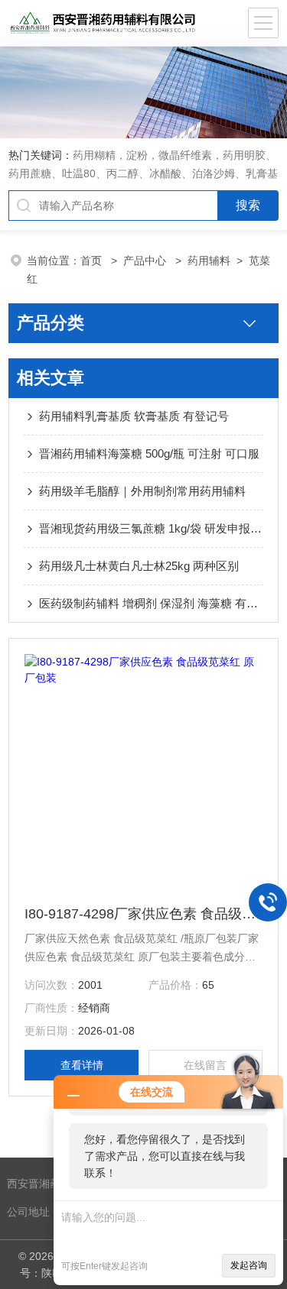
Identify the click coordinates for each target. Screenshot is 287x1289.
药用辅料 (209, 260)
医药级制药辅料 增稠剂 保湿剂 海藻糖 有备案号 (151, 603)
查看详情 (81, 1065)
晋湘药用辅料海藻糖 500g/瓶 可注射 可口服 (149, 453)
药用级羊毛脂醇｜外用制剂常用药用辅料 (142, 490)
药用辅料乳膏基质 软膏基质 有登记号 (134, 416)
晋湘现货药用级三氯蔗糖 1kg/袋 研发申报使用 (151, 528)
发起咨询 (248, 1265)
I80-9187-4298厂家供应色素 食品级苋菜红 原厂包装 (143, 913)
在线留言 (205, 1065)
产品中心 (146, 260)
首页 (92, 260)
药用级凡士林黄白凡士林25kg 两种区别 (139, 565)
